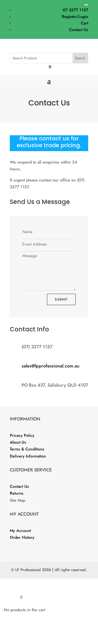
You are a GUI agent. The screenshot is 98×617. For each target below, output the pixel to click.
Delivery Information (28, 456)
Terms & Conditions (27, 449)
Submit (61, 299)
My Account (20, 530)
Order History (22, 537)
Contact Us (78, 30)
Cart (84, 23)
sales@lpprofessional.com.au (50, 366)
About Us (18, 442)
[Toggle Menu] (86, 5)
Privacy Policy (22, 435)
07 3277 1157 (75, 10)
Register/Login (75, 16)
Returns (16, 493)
